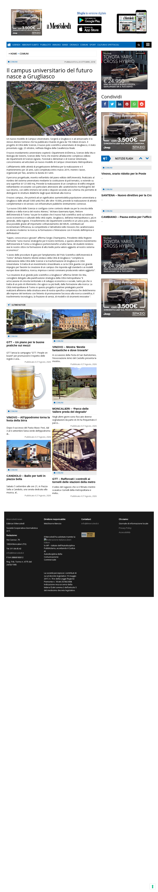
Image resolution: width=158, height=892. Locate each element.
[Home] (9, 45)
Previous (140, 158)
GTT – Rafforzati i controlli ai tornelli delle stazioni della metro (73, 480)
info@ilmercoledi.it (15, 552)
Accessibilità (124, 532)
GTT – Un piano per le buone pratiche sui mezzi (25, 344)
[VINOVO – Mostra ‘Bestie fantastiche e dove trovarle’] (74, 324)
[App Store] (90, 29)
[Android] (89, 20)
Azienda (16, 44)
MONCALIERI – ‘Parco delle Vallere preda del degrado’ (70, 410)
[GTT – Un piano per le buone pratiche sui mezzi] (28, 321)
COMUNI (84, 44)
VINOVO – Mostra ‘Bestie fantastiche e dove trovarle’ (70, 348)
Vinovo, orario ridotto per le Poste (123, 173)
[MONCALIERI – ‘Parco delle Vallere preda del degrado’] (74, 384)
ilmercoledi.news (14, 519)
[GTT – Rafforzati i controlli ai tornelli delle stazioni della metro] (74, 450)
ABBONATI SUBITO (30, 44)
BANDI (65, 44)
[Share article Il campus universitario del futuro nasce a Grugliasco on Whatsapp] (134, 104)
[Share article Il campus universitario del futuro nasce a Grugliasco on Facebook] (105, 104)
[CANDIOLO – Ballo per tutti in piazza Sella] (28, 454)
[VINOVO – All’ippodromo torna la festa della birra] (28, 387)
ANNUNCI (56, 44)
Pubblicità (45, 44)
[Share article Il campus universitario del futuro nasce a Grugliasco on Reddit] (141, 104)
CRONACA (74, 44)
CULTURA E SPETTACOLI (108, 44)
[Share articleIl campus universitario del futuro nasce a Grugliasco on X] (112, 104)
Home (13, 53)
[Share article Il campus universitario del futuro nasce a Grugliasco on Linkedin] (119, 104)
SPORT (92, 44)
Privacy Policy (125, 528)
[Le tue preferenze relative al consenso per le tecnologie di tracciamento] (153, 887)
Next (147, 158)
